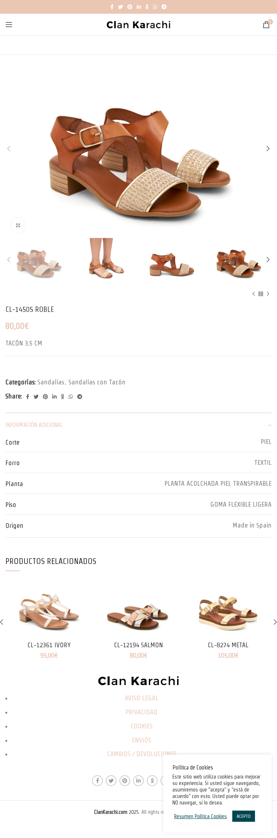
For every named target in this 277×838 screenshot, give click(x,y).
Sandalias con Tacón (97, 382)
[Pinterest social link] (130, 7)
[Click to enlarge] (18, 225)
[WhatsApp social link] (155, 7)
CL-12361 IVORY (49, 644)
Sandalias (51, 382)
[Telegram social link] (164, 7)
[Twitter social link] (120, 7)
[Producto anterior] (253, 294)
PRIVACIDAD (142, 712)
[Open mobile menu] (9, 24)
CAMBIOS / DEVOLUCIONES (141, 753)
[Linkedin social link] (139, 7)
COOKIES (142, 726)
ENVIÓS (141, 740)
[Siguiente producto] (268, 294)
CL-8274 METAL (228, 644)
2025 (116, 812)
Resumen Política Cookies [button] (200, 816)
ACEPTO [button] (244, 816)
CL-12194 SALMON (138, 644)
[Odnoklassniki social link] (147, 7)
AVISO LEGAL (141, 697)
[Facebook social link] (112, 7)
